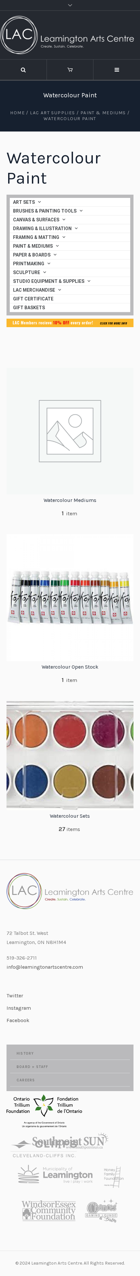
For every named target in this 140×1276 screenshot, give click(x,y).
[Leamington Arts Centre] (70, 35)
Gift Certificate (33, 298)
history (25, 1053)
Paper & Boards (31, 254)
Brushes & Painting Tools (45, 211)
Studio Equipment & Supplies (48, 281)
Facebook (18, 1020)
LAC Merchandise (34, 290)
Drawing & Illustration (42, 228)
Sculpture (26, 272)
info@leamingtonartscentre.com (45, 967)
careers (26, 1080)
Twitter (15, 995)
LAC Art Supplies (52, 113)
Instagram (19, 1008)
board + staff (32, 1067)
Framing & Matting (36, 237)
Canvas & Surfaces (36, 219)
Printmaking (28, 263)
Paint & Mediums (103, 113)
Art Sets (24, 202)
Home (17, 113)
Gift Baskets (29, 307)
